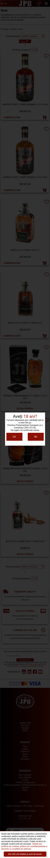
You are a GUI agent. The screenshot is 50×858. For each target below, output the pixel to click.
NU (35, 436)
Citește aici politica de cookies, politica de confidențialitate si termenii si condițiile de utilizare (24, 846)
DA (14, 436)
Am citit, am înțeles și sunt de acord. (25, 854)
